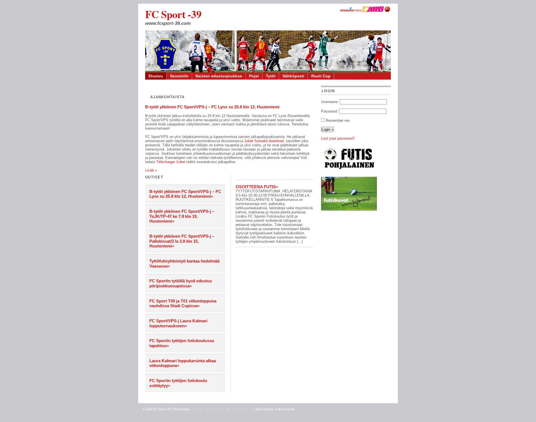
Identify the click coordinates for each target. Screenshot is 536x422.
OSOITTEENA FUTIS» (257, 186)
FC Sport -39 (173, 14)
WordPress (197, 409)
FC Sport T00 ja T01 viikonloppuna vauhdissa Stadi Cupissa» (182, 303)
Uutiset (154, 177)
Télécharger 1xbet (170, 162)
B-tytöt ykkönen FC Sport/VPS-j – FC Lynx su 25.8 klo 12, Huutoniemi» (185, 194)
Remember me (338, 120)
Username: (330, 102)
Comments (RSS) (241, 409)
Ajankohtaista (167, 97)
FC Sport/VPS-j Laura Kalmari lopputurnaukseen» (178, 323)
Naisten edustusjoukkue (218, 76)
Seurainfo (179, 76)
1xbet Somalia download (264, 141)
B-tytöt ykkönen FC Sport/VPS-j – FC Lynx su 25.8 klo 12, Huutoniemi (212, 106)
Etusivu (156, 76)
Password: (329, 111)
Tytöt (271, 76)
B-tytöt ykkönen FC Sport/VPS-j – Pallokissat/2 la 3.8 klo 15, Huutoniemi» (181, 241)
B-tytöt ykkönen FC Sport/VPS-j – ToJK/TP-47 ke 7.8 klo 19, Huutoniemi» (181, 216)
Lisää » (151, 170)
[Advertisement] (356, 252)
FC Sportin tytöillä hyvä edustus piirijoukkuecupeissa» (180, 283)
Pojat (254, 76)
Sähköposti (293, 76)
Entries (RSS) (217, 409)
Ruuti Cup (321, 76)
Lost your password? (338, 138)
